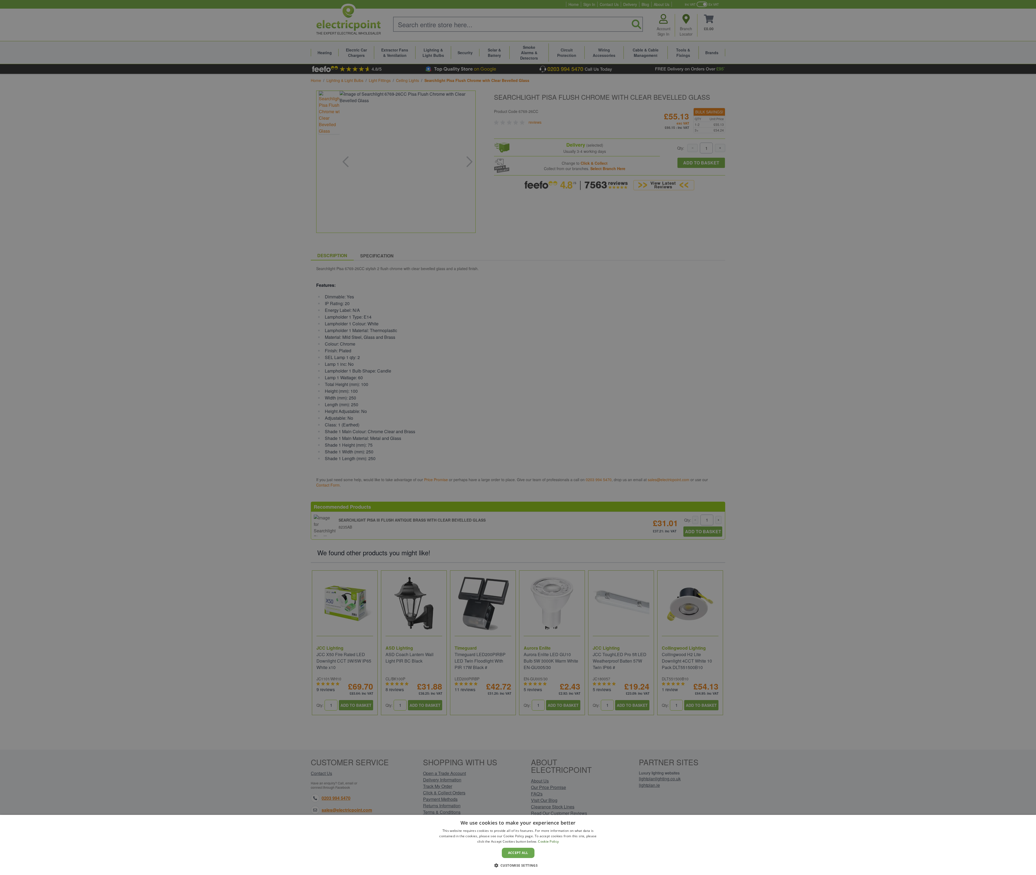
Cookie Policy (548, 841)
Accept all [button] (518, 852)
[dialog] (518, 845)
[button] (518, 865)
